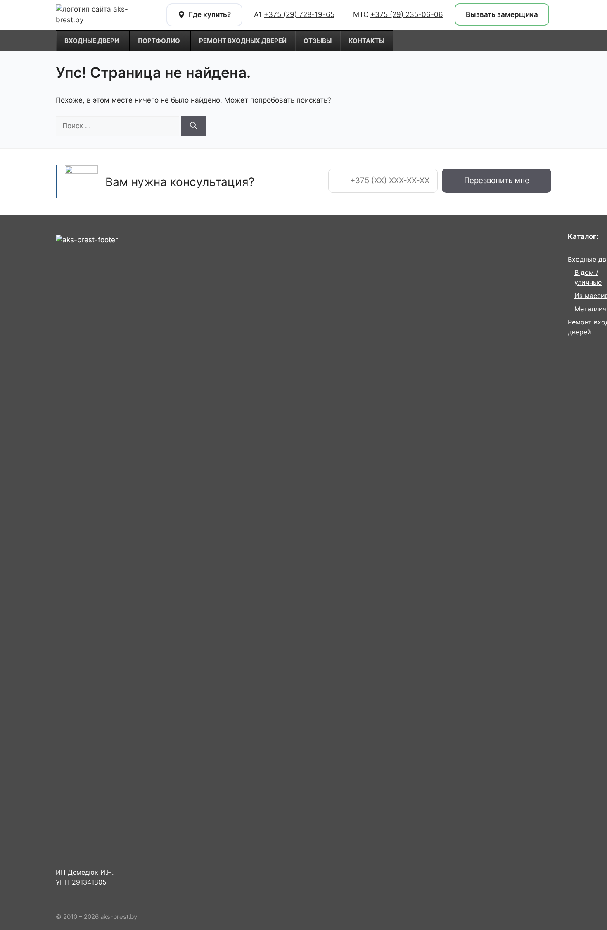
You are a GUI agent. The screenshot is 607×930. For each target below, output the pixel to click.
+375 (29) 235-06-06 (406, 14)
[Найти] (193, 126)
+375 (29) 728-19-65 (299, 14)
